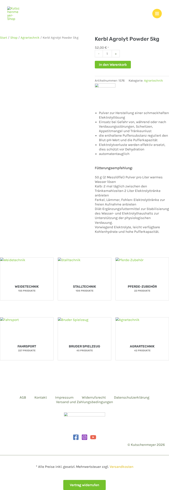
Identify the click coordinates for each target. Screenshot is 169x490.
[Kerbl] (105, 93)
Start (3, 37)
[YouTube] (93, 437)
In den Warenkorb (113, 64)
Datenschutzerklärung (131, 397)
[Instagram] (84, 437)
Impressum (64, 397)
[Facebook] (76, 437)
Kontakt (40, 397)
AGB (23, 397)
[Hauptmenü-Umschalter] (157, 13)
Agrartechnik (30, 37)
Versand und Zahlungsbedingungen (84, 402)
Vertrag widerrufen (84, 485)
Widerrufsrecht (94, 397)
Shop (14, 37)
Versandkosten (121, 467)
